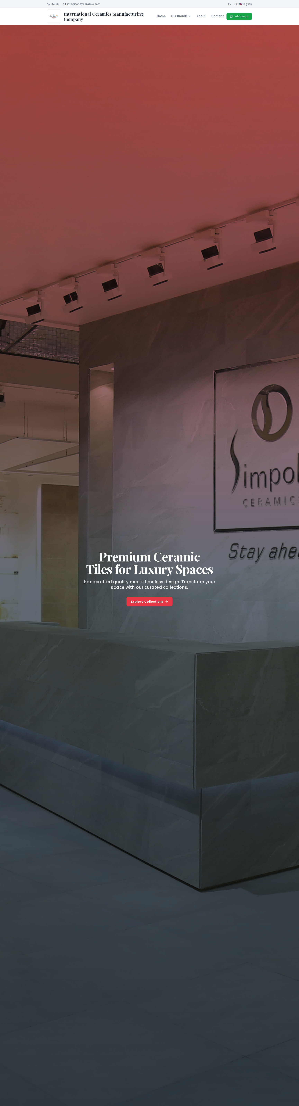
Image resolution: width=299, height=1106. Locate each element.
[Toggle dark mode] (229, 4)
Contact (217, 16)
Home (161, 16)
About (201, 16)
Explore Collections (147, 601)
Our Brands (179, 16)
